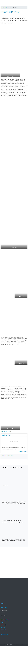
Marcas (3, 622)
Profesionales (5, 620)
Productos (4, 625)
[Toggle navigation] (25, 2)
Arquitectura (4, 610)
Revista (3, 627)
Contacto (3, 630)
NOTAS (2, 603)
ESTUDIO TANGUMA (6, 431)
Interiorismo (4, 615)
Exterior (2, 612)
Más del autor (22, 451)
